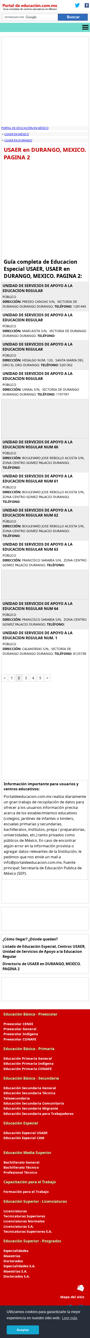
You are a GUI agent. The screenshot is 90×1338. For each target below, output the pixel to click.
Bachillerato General (21, 1162)
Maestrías (11, 1256)
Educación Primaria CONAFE (27, 1068)
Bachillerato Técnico (21, 1167)
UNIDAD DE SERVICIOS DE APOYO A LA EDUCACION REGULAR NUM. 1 (37, 635)
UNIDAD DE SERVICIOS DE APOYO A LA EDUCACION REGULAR (37, 288)
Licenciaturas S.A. (18, 1226)
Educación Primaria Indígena (28, 1063)
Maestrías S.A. (15, 1271)
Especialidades (15, 1250)
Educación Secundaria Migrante (30, 1108)
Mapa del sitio (72, 1297)
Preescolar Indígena (20, 1034)
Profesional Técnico (20, 1172)
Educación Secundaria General (29, 1088)
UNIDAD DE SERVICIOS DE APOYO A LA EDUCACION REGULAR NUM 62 (37, 513)
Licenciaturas (15, 1211)
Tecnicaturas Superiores (24, 1216)
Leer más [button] (69, 1318)
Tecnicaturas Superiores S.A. (27, 1231)
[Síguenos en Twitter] (77, 5)
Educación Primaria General (27, 1058)
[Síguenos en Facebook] (85, 5)
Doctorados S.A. (16, 1276)
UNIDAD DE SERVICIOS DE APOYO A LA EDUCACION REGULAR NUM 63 (37, 547)
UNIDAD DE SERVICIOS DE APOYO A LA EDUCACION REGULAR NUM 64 (37, 606)
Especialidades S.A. (19, 1266)
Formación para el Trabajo (26, 1191)
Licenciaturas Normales (24, 1221)
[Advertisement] (45, 81)
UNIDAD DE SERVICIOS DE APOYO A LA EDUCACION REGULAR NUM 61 (37, 479)
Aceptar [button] (23, 1330)
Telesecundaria (16, 1098)
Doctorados (13, 1261)
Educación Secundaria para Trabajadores (38, 1113)
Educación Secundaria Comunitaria (33, 1103)
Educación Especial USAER (25, 1132)
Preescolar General (19, 1029)
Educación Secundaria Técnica (29, 1093)
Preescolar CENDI (18, 1023)
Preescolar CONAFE (19, 1039)
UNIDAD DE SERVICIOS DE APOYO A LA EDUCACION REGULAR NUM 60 (37, 444)
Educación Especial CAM (23, 1137)
